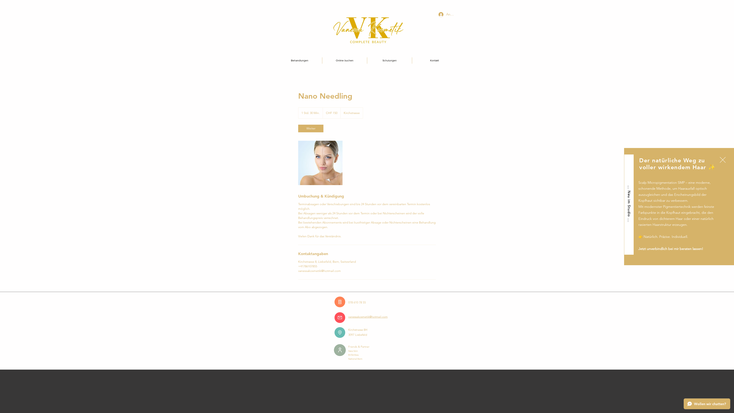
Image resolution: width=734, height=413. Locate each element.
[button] (723, 160)
